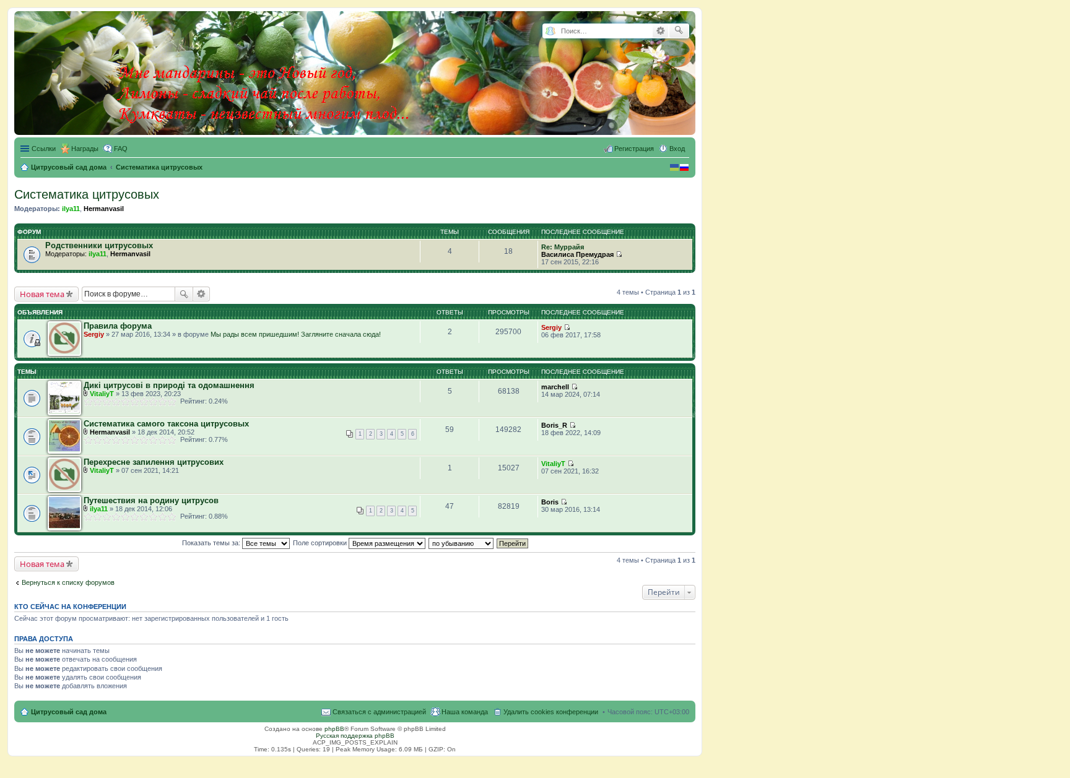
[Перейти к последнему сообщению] (618, 254)
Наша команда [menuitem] (464, 711)
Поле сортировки (321, 543)
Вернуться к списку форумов (68, 582)
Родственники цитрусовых (99, 245)
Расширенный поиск (660, 31)
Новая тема (42, 294)
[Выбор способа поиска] (550, 31)
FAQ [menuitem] (121, 148)
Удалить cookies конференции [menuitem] (550, 711)
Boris (550, 502)
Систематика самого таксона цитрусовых (166, 423)
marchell (555, 387)
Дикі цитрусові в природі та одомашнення (169, 385)
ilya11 (71, 208)
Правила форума (118, 326)
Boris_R (554, 425)
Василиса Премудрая (577, 254)
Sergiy (94, 334)
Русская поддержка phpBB (355, 735)
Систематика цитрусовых (86, 194)
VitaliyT (102, 393)
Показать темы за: (212, 543)
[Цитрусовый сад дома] (264, 70)
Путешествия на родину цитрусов (151, 500)
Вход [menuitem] (677, 148)
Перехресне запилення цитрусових (154, 462)
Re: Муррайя (562, 247)
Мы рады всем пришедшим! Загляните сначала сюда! (296, 334)
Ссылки (44, 148)
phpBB (334, 728)
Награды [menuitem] (84, 148)
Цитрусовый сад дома (69, 711)
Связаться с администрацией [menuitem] (379, 711)
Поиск (184, 294)
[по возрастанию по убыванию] (461, 543)
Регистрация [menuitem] (634, 148)
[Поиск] (679, 31)
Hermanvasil (104, 208)
